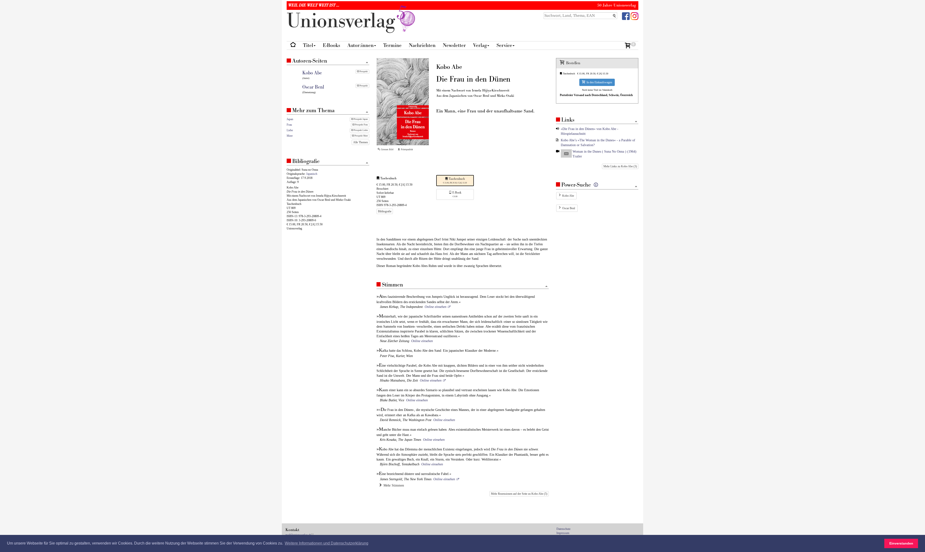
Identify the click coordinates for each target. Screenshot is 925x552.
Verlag (480, 45)
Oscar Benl (568, 208)
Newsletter (454, 45)
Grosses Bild (386, 149)
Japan (290, 119)
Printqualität (406, 149)
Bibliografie (384, 211)
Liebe (290, 130)
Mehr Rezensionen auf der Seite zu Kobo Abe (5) (519, 493)
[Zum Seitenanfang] (546, 287)
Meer (290, 135)
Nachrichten (422, 45)
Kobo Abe (568, 195)
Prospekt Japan (360, 119)
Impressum (562, 533)
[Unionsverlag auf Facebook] (626, 16)
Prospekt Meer (361, 136)
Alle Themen (360, 142)
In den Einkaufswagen (598, 82)
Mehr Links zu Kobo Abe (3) (620, 166)
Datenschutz (563, 529)
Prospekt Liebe (360, 130)
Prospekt (363, 71)
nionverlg (344, 21)
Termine (392, 45)
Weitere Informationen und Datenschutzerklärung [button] (326, 543)
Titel (308, 45)
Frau (289, 124)
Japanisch (311, 173)
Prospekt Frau (361, 124)
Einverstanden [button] (901, 543)
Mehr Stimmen (393, 485)
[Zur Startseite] (293, 45)
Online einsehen (435, 307)
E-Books (331, 45)
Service (504, 45)
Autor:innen (360, 45)
